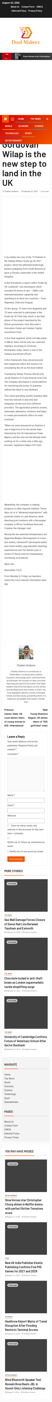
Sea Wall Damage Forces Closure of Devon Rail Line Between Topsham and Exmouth (24, 924)
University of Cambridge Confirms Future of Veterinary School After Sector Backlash (25, 1041)
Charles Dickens (12, 191)
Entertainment (13, 140)
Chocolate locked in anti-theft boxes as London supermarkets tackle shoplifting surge (23, 982)
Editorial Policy (19, 11)
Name (11, 795)
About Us (15, 7)
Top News (35, 119)
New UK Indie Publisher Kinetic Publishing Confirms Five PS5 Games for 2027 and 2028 (24, 1267)
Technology (12, 133)
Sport (28, 133)
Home (21, 119)
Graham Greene (30, 932)
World (8, 126)
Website (11, 815)
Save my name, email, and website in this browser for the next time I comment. (25, 829)
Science (39, 126)
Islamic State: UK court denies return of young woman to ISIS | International (14, 718)
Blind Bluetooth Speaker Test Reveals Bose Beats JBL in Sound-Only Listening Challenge (25, 1384)
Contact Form (28, 7)
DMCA (40, 7)
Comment (13, 754)
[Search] (47, 119)
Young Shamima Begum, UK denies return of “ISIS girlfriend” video (38, 718)
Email (10, 805)
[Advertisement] (26, 87)
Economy (23, 126)
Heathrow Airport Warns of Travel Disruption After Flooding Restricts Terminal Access (26, 1325)
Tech (7, 1258)
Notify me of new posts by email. (26, 851)
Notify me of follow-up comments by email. (26, 844)
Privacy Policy (35, 11)
